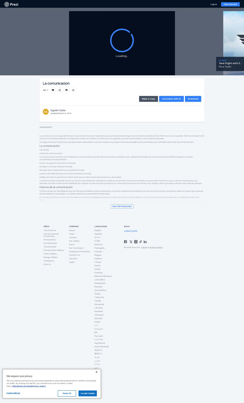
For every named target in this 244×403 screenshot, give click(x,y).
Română (98, 287)
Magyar (98, 255)
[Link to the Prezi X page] (131, 242)
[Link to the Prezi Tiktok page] (140, 242)
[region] (51, 383)
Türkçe (97, 262)
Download (193, 99)
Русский (98, 336)
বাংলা (96, 325)
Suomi (97, 269)
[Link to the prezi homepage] (11, 4)
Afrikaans (99, 315)
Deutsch (98, 244)
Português (99, 248)
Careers (73, 237)
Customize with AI (171, 99)
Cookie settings (13, 393)
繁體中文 (98, 354)
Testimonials (50, 247)
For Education (50, 243)
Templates (49, 261)
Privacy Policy (156, 247)
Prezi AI (47, 264)
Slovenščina (100, 290)
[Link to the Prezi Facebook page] (126, 241)
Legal (71, 262)
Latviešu (98, 308)
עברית (97, 364)
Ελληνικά (98, 329)
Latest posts (131, 231)
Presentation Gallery (54, 250)
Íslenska (98, 318)
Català (97, 301)
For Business (50, 240)
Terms (144, 247)
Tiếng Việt (99, 297)
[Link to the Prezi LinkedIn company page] (145, 241)
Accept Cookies (88, 393)
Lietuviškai (99, 280)
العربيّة (97, 357)
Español (98, 234)
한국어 (97, 237)
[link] (11, 4)
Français (98, 251)
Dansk (97, 266)
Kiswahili (98, 311)
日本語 (97, 241)
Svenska (98, 273)
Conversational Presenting (51, 235)
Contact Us (74, 255)
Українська (99, 343)
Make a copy (148, 99)
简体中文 (98, 350)
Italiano (98, 258)
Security (73, 258)
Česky (97, 294)
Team (72, 234)
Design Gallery (51, 257)
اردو (96, 368)
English (97, 230)
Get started (230, 4)
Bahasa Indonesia (103, 276)
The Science (50, 230)
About (72, 230)
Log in (214, 4)
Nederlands (100, 283)
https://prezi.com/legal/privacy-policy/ (29, 386)
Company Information (79, 251)
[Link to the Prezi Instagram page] (136, 242)
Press (72, 244)
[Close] (96, 372)
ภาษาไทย (98, 339)
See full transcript (122, 206)
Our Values (74, 241)
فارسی (97, 361)
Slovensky (99, 304)
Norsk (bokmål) (101, 347)
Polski (97, 322)
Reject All (67, 393)
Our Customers (76, 248)
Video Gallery (50, 254)
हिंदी (95, 332)
